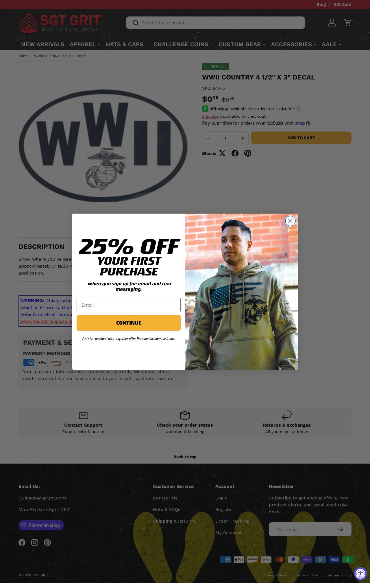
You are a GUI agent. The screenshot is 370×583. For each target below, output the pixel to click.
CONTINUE (128, 323)
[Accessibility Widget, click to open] (360, 573)
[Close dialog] (290, 221)
